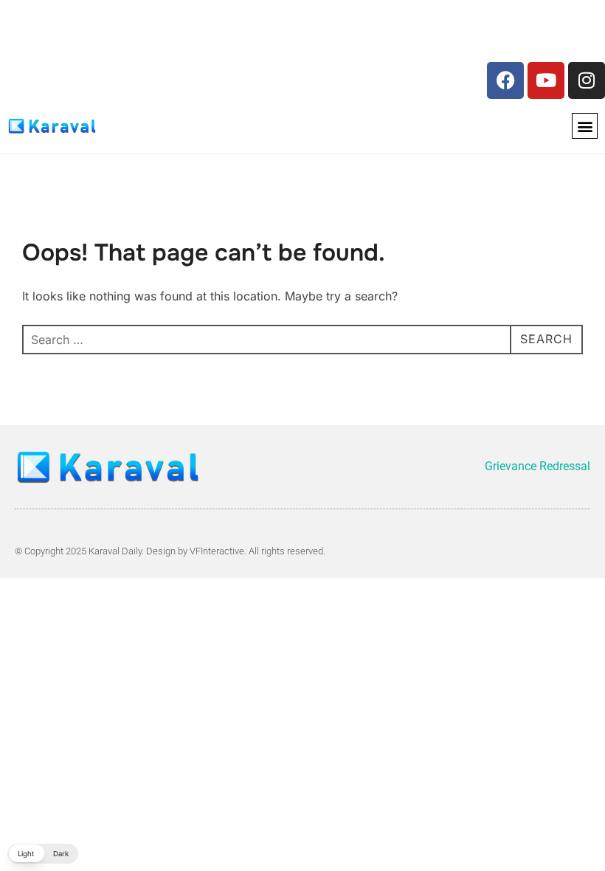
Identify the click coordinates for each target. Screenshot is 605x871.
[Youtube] (546, 80)
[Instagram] (586, 80)
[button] (585, 126)
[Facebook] (505, 80)
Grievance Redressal (537, 466)
